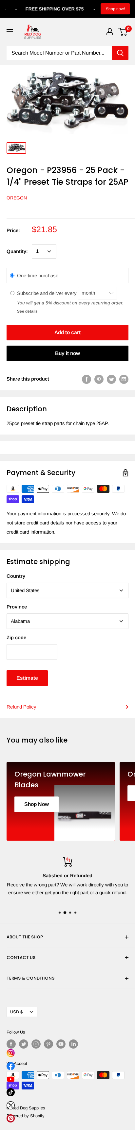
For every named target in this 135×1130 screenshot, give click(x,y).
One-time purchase (37, 275)
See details (27, 311)
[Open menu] (10, 31)
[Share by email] (123, 379)
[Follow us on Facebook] (11, 1044)
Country (16, 576)
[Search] (120, 53)
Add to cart (67, 332)
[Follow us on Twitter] (23, 1044)
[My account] (109, 31)
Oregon (17, 197)
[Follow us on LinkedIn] (73, 1044)
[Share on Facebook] (86, 379)
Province (17, 606)
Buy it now (67, 353)
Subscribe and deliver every (47, 293)
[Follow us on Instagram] (36, 1044)
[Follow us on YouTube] (61, 1044)
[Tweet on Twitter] (111, 379)
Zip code (16, 637)
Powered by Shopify (26, 1115)
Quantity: (17, 251)
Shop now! (115, 9)
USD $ (16, 1011)
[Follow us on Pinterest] (48, 1044)
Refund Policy (21, 707)
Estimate (27, 678)
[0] (123, 32)
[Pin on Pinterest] (99, 379)
